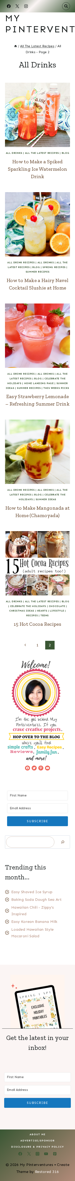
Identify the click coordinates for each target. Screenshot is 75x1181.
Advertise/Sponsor (37, 1140)
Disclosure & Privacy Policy (37, 1146)
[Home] (15, 46)
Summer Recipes (37, 271)
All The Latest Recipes (42, 153)
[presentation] (37, 115)
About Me (38, 1134)
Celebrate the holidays (28, 606)
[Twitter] (29, 1153)
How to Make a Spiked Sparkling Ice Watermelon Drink (37, 169)
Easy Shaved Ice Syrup (31, 892)
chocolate (57, 606)
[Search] (62, 841)
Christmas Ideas (21, 610)
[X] (17, 6)
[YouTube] (46, 1153)
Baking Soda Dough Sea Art (36, 899)
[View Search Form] (66, 6)
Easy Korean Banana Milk (34, 921)
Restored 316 (47, 1171)
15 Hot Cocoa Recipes (37, 624)
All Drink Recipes (21, 262)
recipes (32, 615)
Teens (44, 615)
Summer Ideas (46, 499)
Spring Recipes (53, 267)
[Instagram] (26, 6)
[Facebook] (8, 6)
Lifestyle (57, 610)
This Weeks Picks (56, 388)
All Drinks (14, 153)
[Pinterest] (55, 1153)
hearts (42, 610)
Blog (65, 153)
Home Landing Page (39, 383)
